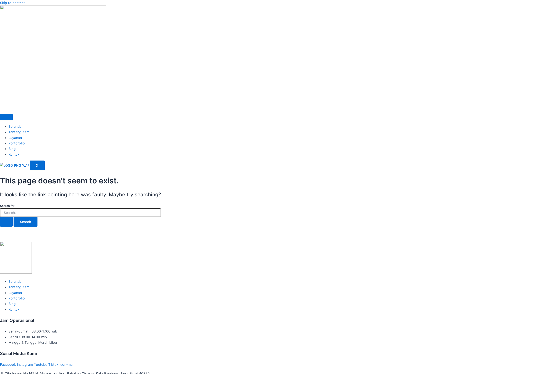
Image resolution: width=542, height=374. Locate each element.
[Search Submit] (6, 222)
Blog (12, 149)
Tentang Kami (19, 132)
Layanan (15, 138)
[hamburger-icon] (6, 117)
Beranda (15, 126)
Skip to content (12, 3)
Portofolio (16, 143)
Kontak (13, 154)
